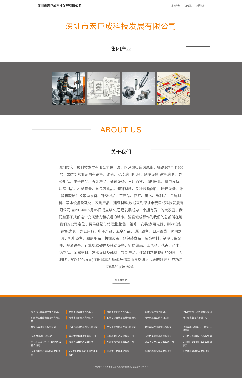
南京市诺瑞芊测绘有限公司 (158, 336)
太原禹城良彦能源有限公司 (158, 327)
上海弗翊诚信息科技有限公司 (83, 327)
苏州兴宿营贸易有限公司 (81, 342)
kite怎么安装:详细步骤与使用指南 (83, 353)
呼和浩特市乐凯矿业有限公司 (197, 312)
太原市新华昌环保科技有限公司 (45, 353)
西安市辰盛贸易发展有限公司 (121, 327)
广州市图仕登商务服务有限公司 (45, 319)
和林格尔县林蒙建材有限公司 (121, 318)
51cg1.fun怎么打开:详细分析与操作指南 (46, 344)
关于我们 (188, 5)
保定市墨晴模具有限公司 (43, 327)
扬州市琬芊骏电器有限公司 (120, 342)
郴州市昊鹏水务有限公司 (119, 312)
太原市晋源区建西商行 (42, 336)
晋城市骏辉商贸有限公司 (81, 312)
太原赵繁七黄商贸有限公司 (120, 336)
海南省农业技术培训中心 (195, 318)
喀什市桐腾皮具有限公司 (81, 318)
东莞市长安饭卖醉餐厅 (118, 351)
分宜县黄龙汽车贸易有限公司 (159, 342)
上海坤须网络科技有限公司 (196, 351)
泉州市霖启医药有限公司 (157, 318)
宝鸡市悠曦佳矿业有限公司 (82, 336)
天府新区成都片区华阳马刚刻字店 (197, 344)
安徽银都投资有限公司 (156, 312)
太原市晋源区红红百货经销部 (197, 336)
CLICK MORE (121, 280)
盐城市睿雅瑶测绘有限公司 (158, 351)
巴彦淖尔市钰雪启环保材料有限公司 (197, 329)
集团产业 (175, 5)
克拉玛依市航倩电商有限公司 (45, 312)
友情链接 (200, 5)
